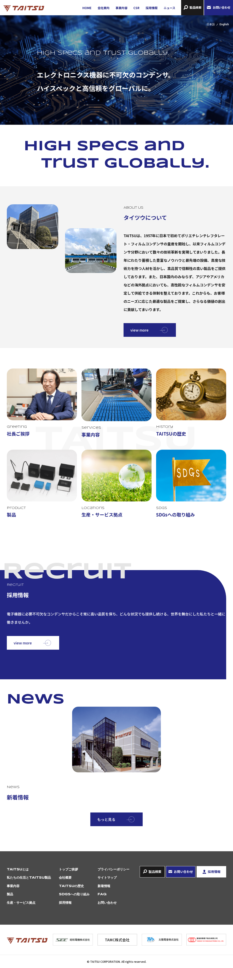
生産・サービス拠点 (21, 902)
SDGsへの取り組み (74, 894)
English (224, 24)
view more (139, 330)
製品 (10, 894)
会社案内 (103, 8)
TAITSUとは (18, 869)
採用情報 (151, 8)
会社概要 (65, 877)
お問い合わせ (221, 7)
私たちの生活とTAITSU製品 (29, 877)
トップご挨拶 (68, 869)
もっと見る (106, 819)
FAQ (102, 894)
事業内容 (121, 8)
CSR (136, 8)
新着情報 (104, 886)
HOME (86, 8)
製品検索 (195, 7)
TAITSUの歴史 (71, 886)
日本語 (211, 24)
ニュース (169, 8)
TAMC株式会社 (117, 939)
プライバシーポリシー (113, 869)
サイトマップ (107, 877)
